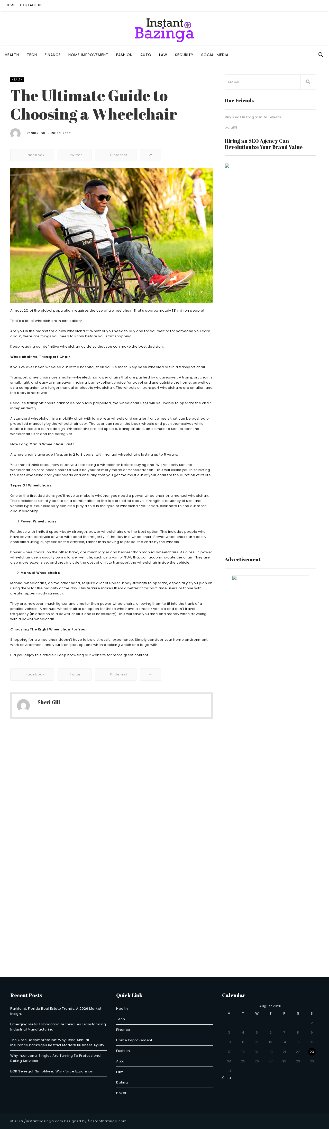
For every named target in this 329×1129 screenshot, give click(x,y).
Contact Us (31, 5)
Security (184, 54)
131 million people (187, 310)
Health (12, 54)
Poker (121, 1092)
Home (10, 5)
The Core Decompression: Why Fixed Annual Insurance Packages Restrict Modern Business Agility (57, 1042)
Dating (122, 1082)
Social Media (215, 54)
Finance (53, 54)
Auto (145, 54)
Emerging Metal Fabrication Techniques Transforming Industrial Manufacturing (58, 1027)
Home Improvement (88, 54)
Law (163, 54)
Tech (32, 54)
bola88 (231, 127)
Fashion (124, 54)
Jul (228, 1078)
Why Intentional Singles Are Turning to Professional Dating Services (56, 1058)
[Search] (308, 82)
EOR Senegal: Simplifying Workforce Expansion (51, 1071)
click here (168, 505)
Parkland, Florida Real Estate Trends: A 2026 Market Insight (56, 1011)
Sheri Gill (39, 133)
